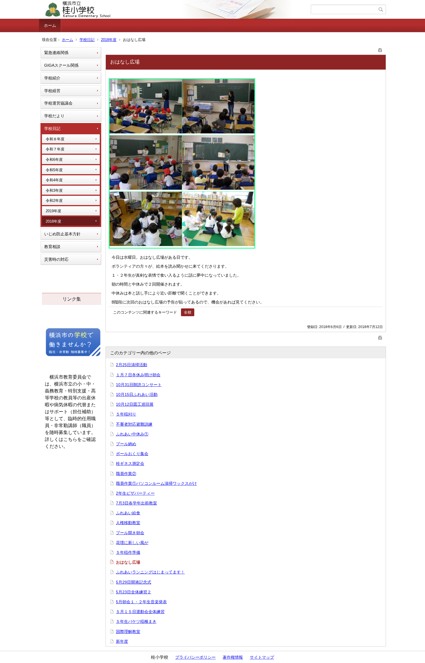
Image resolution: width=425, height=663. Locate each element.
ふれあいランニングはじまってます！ (150, 572)
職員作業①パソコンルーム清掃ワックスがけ (156, 483)
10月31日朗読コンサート (139, 384)
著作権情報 (233, 657)
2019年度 (53, 211)
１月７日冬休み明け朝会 (138, 375)
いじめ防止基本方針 (62, 234)
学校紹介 (52, 78)
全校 (187, 312)
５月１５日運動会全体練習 (140, 611)
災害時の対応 (56, 259)
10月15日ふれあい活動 (137, 394)
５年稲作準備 (128, 552)
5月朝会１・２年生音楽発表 (141, 601)
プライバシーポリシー (195, 657)
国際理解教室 (128, 631)
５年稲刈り (126, 414)
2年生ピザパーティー (135, 493)
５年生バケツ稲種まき (136, 621)
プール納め (126, 444)
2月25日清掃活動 (131, 364)
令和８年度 (55, 139)
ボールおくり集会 (132, 453)
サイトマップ (262, 657)
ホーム (50, 25)
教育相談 (52, 246)
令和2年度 (54, 200)
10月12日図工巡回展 (135, 404)
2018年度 (109, 40)
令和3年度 (54, 190)
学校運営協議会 (58, 103)
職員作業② (126, 473)
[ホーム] (175, 9)
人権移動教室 (128, 522)
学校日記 (87, 40)
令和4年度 (54, 180)
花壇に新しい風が (132, 542)
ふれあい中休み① (132, 434)
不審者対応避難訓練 (134, 424)
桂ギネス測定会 (130, 463)
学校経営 (52, 90)
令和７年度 (55, 149)
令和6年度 (54, 159)
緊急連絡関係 (56, 52)
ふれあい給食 (128, 513)
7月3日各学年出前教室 (136, 503)
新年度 (122, 641)
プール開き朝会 (130, 532)
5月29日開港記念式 (133, 582)
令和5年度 (54, 170)
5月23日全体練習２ (133, 592)
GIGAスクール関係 (61, 65)
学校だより (54, 115)
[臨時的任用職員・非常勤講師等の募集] (73, 355)
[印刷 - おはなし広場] (380, 49)
